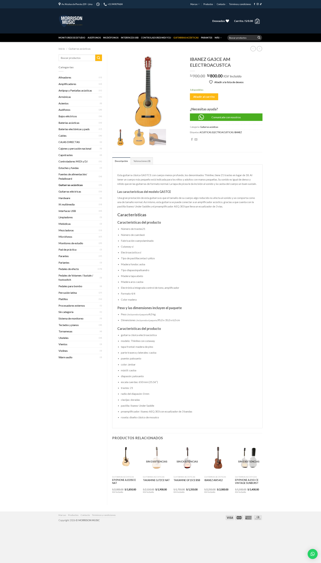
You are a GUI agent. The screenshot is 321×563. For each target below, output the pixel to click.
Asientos (64, 103)
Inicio (62, 48)
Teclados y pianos (69, 324)
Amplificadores (67, 83)
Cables (63, 135)
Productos (208, 4)
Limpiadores (66, 217)
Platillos (63, 299)
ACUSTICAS (205, 132)
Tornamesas (65, 331)
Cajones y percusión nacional (75, 148)
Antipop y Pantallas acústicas (75, 90)
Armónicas (65, 96)
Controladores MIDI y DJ (156, 37)
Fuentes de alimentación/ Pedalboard (73, 176)
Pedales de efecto (69, 268)
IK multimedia (67, 204)
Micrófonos (111, 37)
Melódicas (65, 223)
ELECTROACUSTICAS (222, 132)
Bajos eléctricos (68, 116)
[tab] (121, 160)
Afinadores (65, 77)
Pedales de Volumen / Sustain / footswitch (76, 277)
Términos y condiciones (240, 4)
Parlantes (64, 262)
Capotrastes (66, 155)
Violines (63, 350)
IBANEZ (238, 132)
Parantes (206, 37)
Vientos (63, 344)
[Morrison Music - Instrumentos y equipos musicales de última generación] (109, 20)
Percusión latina (68, 292)
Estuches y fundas (69, 167)
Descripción (121, 161)
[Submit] (259, 38)
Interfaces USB (130, 37)
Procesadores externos (72, 305)
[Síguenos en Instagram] (258, 4)
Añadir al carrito (204, 96)
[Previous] (112, 472)
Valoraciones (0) (142, 161)
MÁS (217, 37)
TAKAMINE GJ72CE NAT (156, 480)
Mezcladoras (66, 230)
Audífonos (94, 37)
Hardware (64, 198)
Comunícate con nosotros (226, 117)
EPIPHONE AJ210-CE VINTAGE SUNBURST (246, 482)
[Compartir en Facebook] (192, 139)
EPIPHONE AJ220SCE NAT (124, 482)
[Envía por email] (196, 139)
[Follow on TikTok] (261, 4)
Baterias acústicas (69, 122)
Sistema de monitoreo (71, 318)
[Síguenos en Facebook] (254, 4)
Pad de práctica (67, 249)
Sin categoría (66, 311)
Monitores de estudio (72, 37)
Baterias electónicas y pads (74, 129)
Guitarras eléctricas (70, 191)
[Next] (262, 472)
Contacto (221, 4)
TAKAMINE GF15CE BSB (187, 480)
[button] (313, 554)
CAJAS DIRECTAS (69, 142)
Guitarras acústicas (186, 37)
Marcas (193, 4)
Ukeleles (64, 337)
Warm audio (65, 357)
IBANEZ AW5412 (213, 480)
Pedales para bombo (70, 286)
